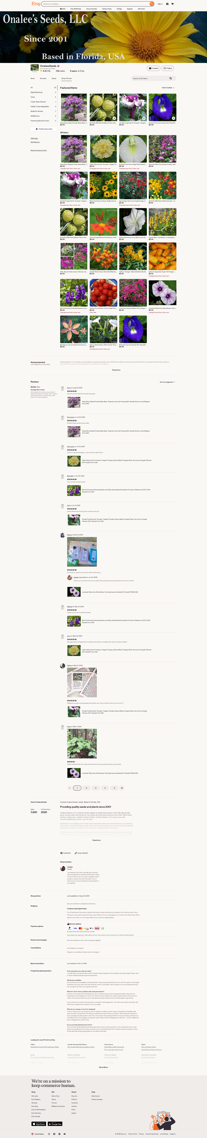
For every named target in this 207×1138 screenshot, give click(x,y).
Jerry (69, 636)
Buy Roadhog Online (148, 1057)
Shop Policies (66, 78)
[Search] (151, 3)
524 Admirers (35, 142)
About (54, 78)
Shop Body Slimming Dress (77, 1057)
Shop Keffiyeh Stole (111, 1057)
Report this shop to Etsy (39, 150)
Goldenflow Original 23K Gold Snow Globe (45, 1047)
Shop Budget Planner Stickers (151, 1050)
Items (33, 78)
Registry (130, 9)
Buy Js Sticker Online (148, 1047)
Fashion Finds (106, 9)
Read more (116, 370)
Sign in (160, 4)
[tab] (44, 87)
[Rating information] (41, 71)
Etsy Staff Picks (76, 9)
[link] (69, 788)
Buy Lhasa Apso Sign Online (113, 1050)
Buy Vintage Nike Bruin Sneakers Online (81, 1047)
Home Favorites (91, 9)
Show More (103, 1067)
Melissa (69, 606)
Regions (173, 1134)
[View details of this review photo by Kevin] (82, 743)
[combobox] (95, 3)
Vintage (119, 9)
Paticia (69, 535)
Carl (68, 505)
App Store (38, 1124)
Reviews (43, 78)
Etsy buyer (70, 417)
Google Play (55, 1124)
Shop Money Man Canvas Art (114, 1047)
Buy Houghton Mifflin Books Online (42, 1057)
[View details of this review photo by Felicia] (82, 682)
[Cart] (172, 3)
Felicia (69, 665)
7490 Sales (34, 138)
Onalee (76, 577)
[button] (153, 68)
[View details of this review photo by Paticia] (82, 552)
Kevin (69, 388)
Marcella (70, 476)
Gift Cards (141, 9)
